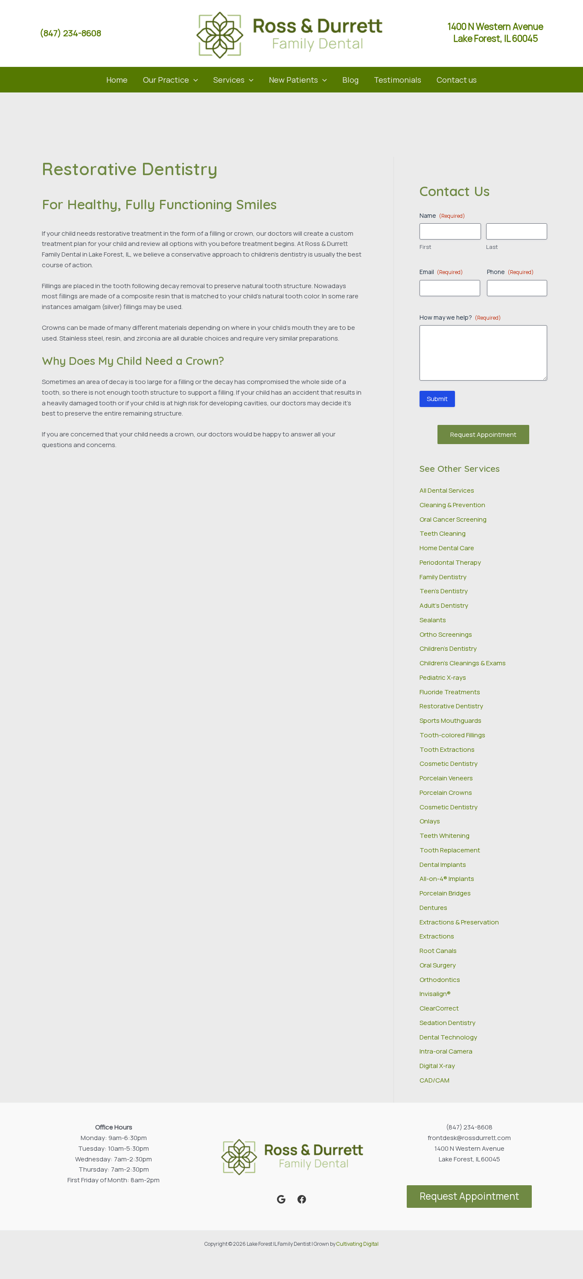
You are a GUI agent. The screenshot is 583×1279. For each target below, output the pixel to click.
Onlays (430, 821)
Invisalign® (435, 993)
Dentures (433, 907)
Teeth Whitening (444, 835)
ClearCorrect (439, 1008)
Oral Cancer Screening (453, 519)
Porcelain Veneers (446, 778)
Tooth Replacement (450, 850)
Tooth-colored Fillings (452, 734)
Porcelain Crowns (446, 792)
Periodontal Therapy (450, 562)
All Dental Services (447, 490)
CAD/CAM (434, 1080)
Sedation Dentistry (447, 1022)
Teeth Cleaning (443, 533)
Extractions (437, 936)
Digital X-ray (437, 1065)
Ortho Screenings (446, 634)
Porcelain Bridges (445, 893)
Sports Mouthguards (450, 720)
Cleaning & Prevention (452, 504)
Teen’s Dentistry (444, 590)
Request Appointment (483, 434)
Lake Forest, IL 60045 (495, 38)
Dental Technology (448, 1037)
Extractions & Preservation (459, 922)
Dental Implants (443, 864)
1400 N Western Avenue (495, 26)
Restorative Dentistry (451, 706)
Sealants (433, 619)
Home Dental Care (447, 547)
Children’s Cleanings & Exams (463, 662)
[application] (193, 79)
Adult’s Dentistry (444, 605)
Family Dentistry (443, 576)
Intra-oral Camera (446, 1051)
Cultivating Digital (357, 1243)
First (425, 247)
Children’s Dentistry (448, 648)
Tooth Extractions (447, 749)
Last (492, 247)
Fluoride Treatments (450, 691)
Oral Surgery (438, 965)
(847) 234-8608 (70, 33)
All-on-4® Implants (447, 878)
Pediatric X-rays (443, 677)
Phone (510, 272)
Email (441, 272)
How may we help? (460, 317)
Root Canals (438, 950)
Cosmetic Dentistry (449, 763)
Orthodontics (440, 979)
